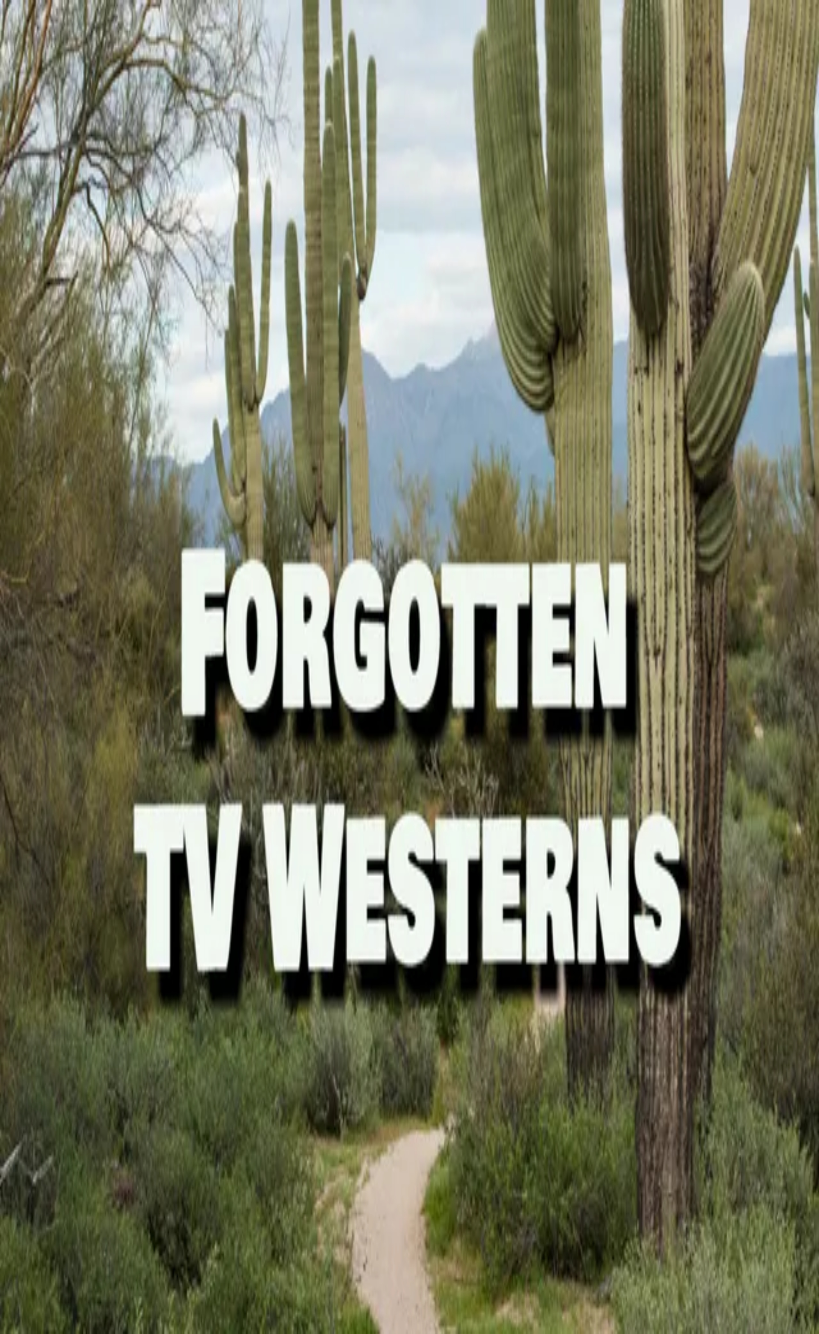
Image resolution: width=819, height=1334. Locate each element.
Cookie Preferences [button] (35, 978)
